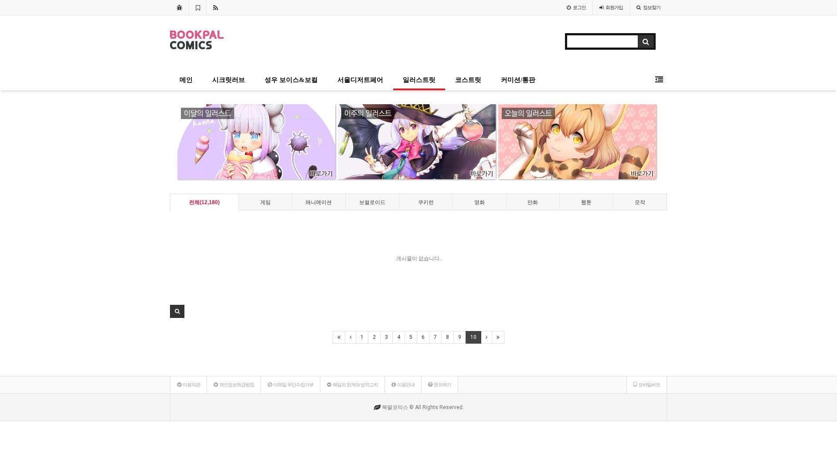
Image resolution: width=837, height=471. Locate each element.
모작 (640, 202)
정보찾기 (651, 7)
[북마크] (197, 7)
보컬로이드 (372, 202)
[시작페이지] (179, 7)
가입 (614, 7)
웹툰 (586, 202)
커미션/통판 (518, 79)
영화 (479, 202)
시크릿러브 (228, 79)
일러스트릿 (419, 79)
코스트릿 (468, 79)
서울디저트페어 (360, 79)
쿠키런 (426, 202)
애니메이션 (319, 202)
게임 (265, 202)
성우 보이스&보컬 (291, 79)
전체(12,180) (204, 202)
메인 (186, 79)
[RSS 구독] (216, 7)
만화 (532, 202)
